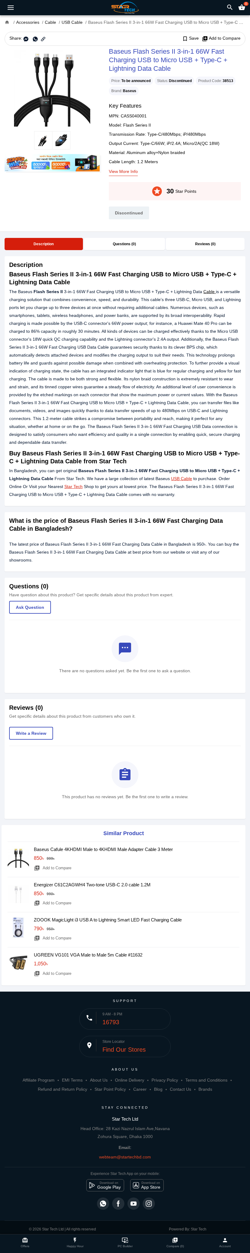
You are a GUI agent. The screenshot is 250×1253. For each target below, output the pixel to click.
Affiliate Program (39, 1080)
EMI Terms (72, 1080)
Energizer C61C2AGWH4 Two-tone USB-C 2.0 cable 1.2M (92, 884)
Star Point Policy (110, 1089)
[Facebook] (118, 1203)
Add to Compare (221, 38)
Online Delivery (129, 1080)
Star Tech (73, 486)
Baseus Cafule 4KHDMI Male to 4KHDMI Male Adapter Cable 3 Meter (103, 849)
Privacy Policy (165, 1080)
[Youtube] (133, 1203)
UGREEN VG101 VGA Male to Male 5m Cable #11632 (88, 954)
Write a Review (31, 733)
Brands (205, 1089)
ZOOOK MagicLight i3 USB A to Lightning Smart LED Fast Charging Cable (108, 919)
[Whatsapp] (103, 1203)
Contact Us (180, 1089)
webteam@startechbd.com (125, 1156)
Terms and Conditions (206, 1080)
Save (190, 38)
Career (140, 1089)
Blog (158, 1089)
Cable (209, 291)
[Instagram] (149, 1203)
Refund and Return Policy (62, 1089)
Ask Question (30, 607)
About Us (99, 1080)
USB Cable (181, 478)
